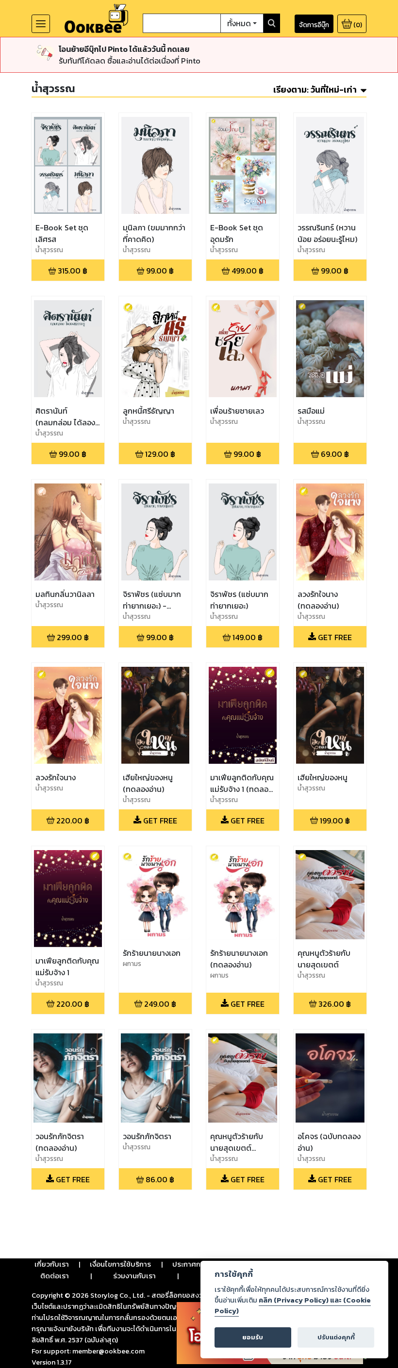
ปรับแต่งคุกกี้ (336, 1337)
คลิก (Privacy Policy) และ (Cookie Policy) (293, 1305)
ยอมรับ (252, 1337)
